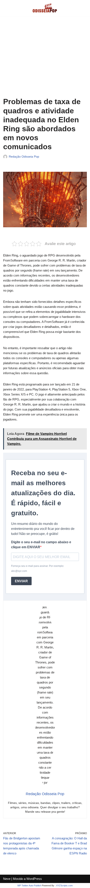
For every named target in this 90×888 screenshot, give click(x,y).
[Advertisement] (45, 60)
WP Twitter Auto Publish (29, 885)
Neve (6, 878)
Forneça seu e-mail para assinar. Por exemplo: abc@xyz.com (37, 568)
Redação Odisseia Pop (24, 156)
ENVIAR (21, 581)
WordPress (34, 878)
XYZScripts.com (64, 885)
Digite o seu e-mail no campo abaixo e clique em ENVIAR (41, 544)
